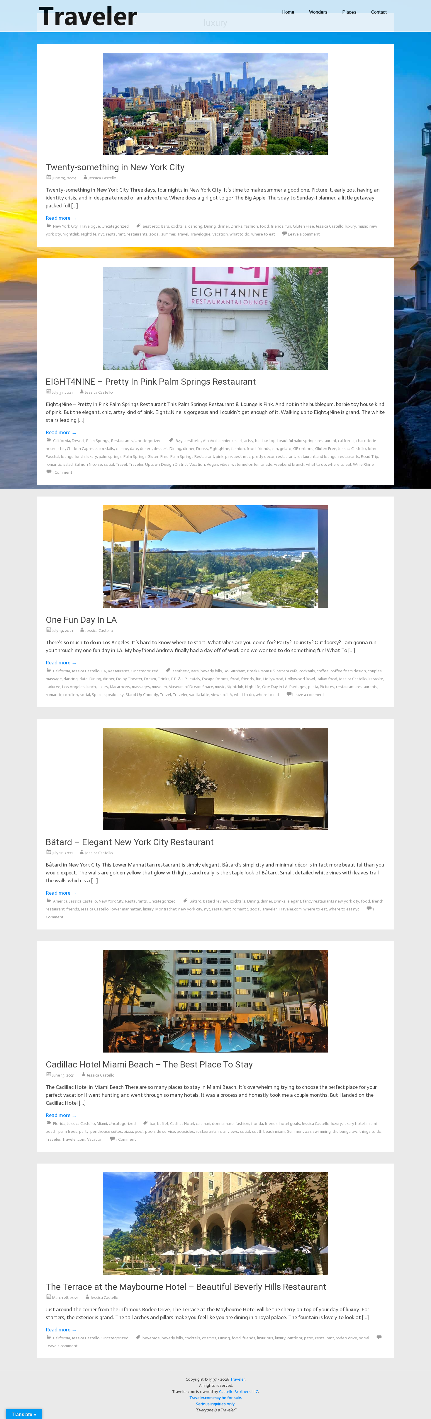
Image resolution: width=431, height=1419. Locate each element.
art (239, 440)
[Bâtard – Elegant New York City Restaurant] (215, 828)
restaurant (115, 234)
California (61, 440)
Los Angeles (73, 686)
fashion (251, 226)
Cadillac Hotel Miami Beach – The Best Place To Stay (149, 1064)
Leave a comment (304, 234)
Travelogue (89, 226)
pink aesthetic (237, 456)
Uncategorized (115, 226)
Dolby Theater (129, 678)
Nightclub (71, 234)
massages (141, 686)
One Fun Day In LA (81, 620)
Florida (59, 1123)
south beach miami (268, 1131)
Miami (102, 1123)
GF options (303, 448)
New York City (65, 226)
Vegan (212, 464)
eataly (194, 678)
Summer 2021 (299, 1131)
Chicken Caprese (82, 448)
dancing (195, 226)
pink (219, 456)
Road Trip (369, 456)
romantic (54, 464)
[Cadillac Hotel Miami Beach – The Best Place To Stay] (215, 1051)
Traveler (136, 464)
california (346, 440)
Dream (150, 678)
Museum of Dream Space (191, 686)
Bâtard (195, 901)
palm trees (67, 1131)
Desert (78, 440)
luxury (350, 226)
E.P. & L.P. (179, 678)
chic (61, 448)
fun (288, 226)
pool (139, 1131)
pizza (128, 1131)
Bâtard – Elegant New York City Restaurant (130, 842)
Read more (61, 218)
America (60, 901)
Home (288, 12)
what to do (240, 234)
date (134, 448)
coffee (323, 670)
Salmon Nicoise (88, 464)
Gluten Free (303, 226)
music (363, 226)
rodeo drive (346, 1338)
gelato (285, 448)
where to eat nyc (344, 909)
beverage (151, 1338)
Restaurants (122, 440)
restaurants (137, 234)
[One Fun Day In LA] (215, 606)
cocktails (178, 226)
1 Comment (62, 472)
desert (146, 448)
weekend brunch (289, 464)
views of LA (221, 694)
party (84, 1131)
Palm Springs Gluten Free (146, 456)
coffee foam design (348, 670)
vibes (225, 464)
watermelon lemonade (251, 464)
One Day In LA (275, 686)
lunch (80, 456)
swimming (322, 1131)
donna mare (223, 1123)
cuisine (122, 448)
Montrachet (166, 909)
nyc (101, 234)
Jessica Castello (102, 177)
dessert (161, 448)
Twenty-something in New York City (115, 167)
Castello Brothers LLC (238, 1391)
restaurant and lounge (317, 456)
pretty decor (263, 456)
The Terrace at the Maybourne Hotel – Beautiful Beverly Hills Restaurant (186, 1287)
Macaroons (120, 686)
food (264, 226)
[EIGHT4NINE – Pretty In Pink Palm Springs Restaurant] (215, 368)
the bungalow (344, 1131)
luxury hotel (354, 1123)
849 (179, 440)
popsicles (185, 1131)
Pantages (297, 686)
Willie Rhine (363, 464)
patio (308, 1338)
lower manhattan (126, 909)
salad (68, 464)
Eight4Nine (219, 448)
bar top (269, 440)
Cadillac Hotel (182, 1123)
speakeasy (114, 694)
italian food (327, 678)
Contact (379, 12)
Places (349, 12)
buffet (162, 1123)
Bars (165, 226)
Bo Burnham (234, 670)
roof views (228, 1131)
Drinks (236, 226)
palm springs (110, 456)
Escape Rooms (215, 678)
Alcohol (210, 440)
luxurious (265, 1338)
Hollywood (273, 678)
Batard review (215, 901)
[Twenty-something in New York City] (215, 153)
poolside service (160, 1131)
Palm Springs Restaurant (192, 456)
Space (97, 694)
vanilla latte (199, 694)
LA (103, 670)
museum (159, 686)
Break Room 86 (261, 670)
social (154, 234)
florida (257, 1123)
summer (168, 234)
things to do (370, 1131)
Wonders (318, 12)
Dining (210, 226)
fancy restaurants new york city (331, 901)
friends (277, 226)
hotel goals (289, 1123)
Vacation (220, 234)
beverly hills (211, 670)
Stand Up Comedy (141, 694)
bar (258, 440)
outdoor (294, 1338)
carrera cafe (287, 670)
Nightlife (88, 234)
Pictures (327, 686)
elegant (294, 901)
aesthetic (151, 226)
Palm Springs (97, 440)
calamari (203, 1123)
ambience (227, 440)
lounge (67, 456)
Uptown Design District (166, 464)
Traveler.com (290, 909)
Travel (182, 234)
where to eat (263, 234)
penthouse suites (106, 1131)
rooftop (70, 694)
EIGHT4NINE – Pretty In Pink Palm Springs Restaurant (151, 381)
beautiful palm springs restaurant (306, 440)
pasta (313, 686)
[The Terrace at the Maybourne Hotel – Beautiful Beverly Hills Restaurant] (215, 1273)
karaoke (376, 678)
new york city (190, 909)
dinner (223, 226)
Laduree (53, 686)
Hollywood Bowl (300, 678)
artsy (248, 440)
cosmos (209, 1338)
